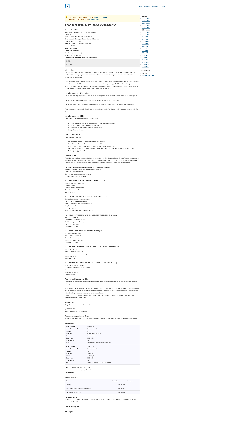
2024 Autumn (146, 18)
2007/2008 (145, 57)
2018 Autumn (146, 32)
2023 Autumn (146, 20)
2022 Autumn (146, 23)
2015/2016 (145, 39)
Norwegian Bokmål (148, 75)
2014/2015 (145, 41)
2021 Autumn (146, 25)
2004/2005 (145, 64)
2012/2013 (145, 46)
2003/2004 (145, 67)
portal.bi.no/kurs (94, 19)
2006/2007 (145, 60)
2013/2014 (145, 44)
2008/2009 (145, 55)
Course (140, 6)
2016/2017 (145, 37)
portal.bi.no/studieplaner (100, 17)
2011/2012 (145, 48)
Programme (147, 6)
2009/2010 (145, 53)
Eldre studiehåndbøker (158, 6)
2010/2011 (145, 50)
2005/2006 (145, 62)
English (144, 73)
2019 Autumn (146, 30)
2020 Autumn (146, 27)
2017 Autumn (146, 34)
